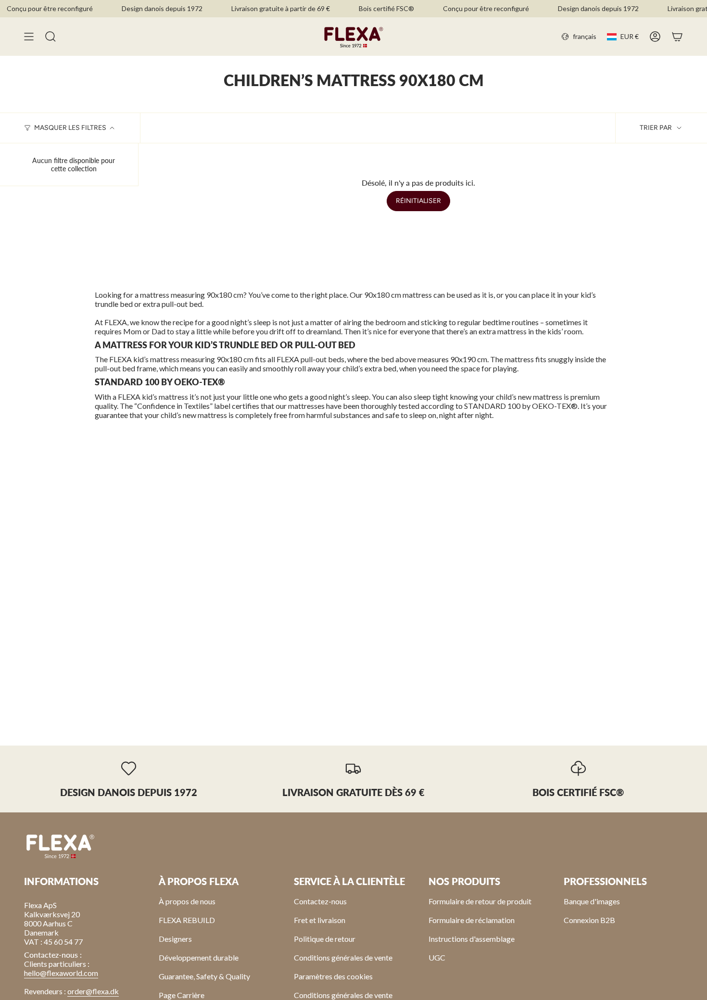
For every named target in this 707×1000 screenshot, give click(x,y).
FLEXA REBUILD (187, 919)
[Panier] (677, 37)
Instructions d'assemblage (472, 938)
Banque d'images (592, 901)
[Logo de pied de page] (60, 846)
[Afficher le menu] (28, 37)
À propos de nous (187, 901)
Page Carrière (181, 995)
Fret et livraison (319, 919)
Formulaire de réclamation (472, 919)
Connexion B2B (589, 919)
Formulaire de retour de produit (480, 901)
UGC (437, 957)
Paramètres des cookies (333, 976)
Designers (175, 938)
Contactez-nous (320, 901)
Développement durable (199, 957)
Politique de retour (324, 938)
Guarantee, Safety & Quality (204, 976)
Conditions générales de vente (343, 957)
